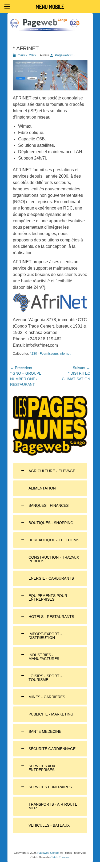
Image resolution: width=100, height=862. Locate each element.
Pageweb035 (64, 55)
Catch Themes (60, 857)
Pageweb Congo (48, 852)
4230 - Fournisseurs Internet (50, 353)
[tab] (50, 471)
